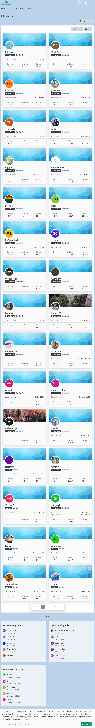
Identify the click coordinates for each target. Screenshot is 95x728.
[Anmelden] (85, 3)
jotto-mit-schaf (59, 90)
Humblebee (60, 655)
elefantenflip (58, 389)
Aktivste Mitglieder (60, 625)
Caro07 (55, 466)
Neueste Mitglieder (12, 625)
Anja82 (8, 389)
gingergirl (56, 505)
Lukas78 (10, 699)
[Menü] (91, 3)
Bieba (9, 681)
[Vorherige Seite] (34, 607)
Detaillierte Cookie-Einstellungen (15, 724)
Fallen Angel (11, 428)
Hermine (9, 466)
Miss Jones (57, 351)
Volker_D (10, 505)
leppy (8, 545)
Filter (89, 29)
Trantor (55, 584)
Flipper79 (56, 313)
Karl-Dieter (57, 52)
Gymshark (56, 278)
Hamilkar (10, 674)
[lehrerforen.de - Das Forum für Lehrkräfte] (6, 3)
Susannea (59, 643)
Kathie (54, 428)
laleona (9, 52)
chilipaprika (60, 649)
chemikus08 (57, 167)
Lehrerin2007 (12, 351)
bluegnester (12, 630)
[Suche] (79, 3)
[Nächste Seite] (61, 607)
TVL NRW (10, 636)
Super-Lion (11, 584)
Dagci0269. (11, 649)
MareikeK (11, 643)
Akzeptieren (87, 724)
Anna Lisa (56, 545)
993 (55, 607)
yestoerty (10, 128)
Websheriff (11, 278)
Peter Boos (11, 687)
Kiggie (8, 167)
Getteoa (10, 655)
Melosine (10, 313)
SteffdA (9, 205)
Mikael (54, 128)
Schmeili (55, 240)
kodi (53, 205)
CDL (56, 636)
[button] (77, 29)
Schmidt (9, 90)
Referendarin (12, 240)
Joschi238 (11, 693)
